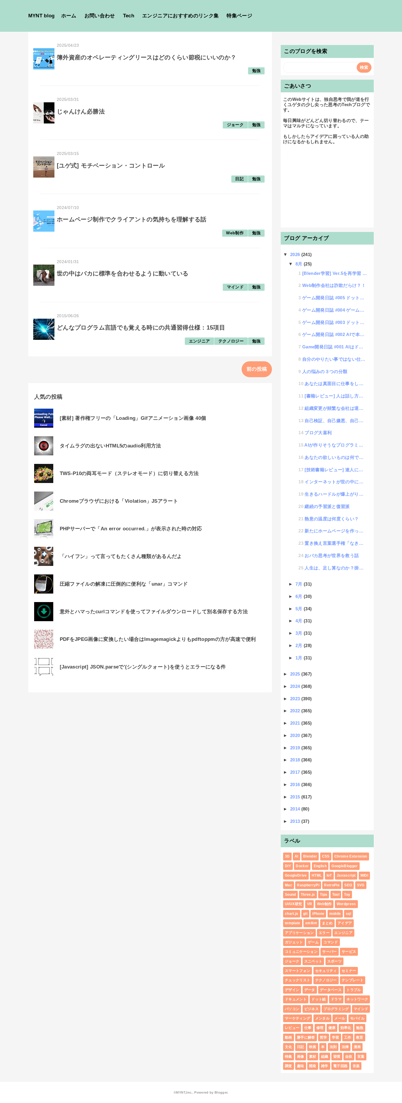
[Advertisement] (327, 188)
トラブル (353, 990)
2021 (295, 723)
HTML (317, 875)
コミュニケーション (301, 952)
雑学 (324, 1066)
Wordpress (346, 904)
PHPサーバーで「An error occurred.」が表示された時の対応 (131, 529)
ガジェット (294, 942)
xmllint (311, 923)
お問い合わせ (99, 16)
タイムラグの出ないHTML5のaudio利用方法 (110, 446)
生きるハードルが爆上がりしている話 (336, 494)
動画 (288, 1037)
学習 (335, 1037)
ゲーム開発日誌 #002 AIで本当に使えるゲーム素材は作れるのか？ (334, 334)
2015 (295, 796)
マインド (235, 287)
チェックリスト (297, 980)
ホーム (69, 16)
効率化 (345, 1028)
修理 (320, 1028)
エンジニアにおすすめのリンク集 (180, 16)
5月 (299, 608)
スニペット (313, 961)
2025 (295, 673)
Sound (290, 895)
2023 (295, 698)
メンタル (322, 1018)
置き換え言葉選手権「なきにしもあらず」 (336, 543)
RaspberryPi (308, 885)
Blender (310, 856)
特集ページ (239, 16)
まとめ (327, 923)
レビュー (292, 1028)
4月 (299, 620)
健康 (332, 1028)
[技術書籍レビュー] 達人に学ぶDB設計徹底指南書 (336, 469)
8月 (299, 263)
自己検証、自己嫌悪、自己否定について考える (336, 420)
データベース (331, 990)
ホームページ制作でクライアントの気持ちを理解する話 (132, 219)
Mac (288, 885)
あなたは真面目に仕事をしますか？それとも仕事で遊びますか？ (336, 383)
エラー (324, 933)
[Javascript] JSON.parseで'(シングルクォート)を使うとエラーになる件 (143, 667)
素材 (312, 1056)
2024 (295, 686)
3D (287, 856)
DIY (288, 866)
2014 (295, 808)
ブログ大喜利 (318, 432)
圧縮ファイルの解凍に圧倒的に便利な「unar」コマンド (124, 584)
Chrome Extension (350, 856)
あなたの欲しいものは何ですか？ (336, 457)
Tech (128, 16)
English (320, 866)
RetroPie (332, 885)
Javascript (346, 875)
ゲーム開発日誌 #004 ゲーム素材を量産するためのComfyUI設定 (334, 309)
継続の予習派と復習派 (327, 506)
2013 (295, 821)
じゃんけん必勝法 (81, 111)
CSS (326, 856)
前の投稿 (257, 369)
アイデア (345, 923)
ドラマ (336, 999)
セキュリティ (326, 971)
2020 (295, 735)
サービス (349, 952)
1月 (299, 657)
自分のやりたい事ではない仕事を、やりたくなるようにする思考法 (334, 359)
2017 (295, 772)
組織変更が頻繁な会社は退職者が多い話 (336, 408)
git (305, 914)
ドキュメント (296, 999)
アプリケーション (299, 933)
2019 (295, 747)
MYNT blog (41, 16)
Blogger (221, 1092)
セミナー (349, 971)
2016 (295, 784)
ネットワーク (357, 999)
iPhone (318, 914)
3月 (299, 633)
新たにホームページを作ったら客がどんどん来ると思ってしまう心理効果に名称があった (336, 530)
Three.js (308, 895)
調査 (288, 1066)
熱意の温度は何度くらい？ (332, 518)
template (292, 923)
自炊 (349, 1056)
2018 (295, 759)
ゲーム (313, 942)
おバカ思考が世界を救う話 (332, 555)
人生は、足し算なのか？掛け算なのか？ (336, 567)
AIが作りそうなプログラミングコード (335, 444)
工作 (347, 1037)
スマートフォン (297, 971)
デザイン (292, 990)
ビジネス (311, 1009)
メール (339, 1018)
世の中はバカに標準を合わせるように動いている (122, 273)
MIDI (364, 875)
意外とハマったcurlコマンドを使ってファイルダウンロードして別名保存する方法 (154, 611)
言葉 (361, 1056)
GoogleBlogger (344, 866)
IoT (329, 875)
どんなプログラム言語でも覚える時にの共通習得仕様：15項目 (141, 327)
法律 (345, 1047)
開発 (312, 1066)
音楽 (356, 1066)
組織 (324, 1056)
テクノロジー (231, 341)
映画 (312, 1047)
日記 (239, 179)
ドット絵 (318, 999)
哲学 (323, 1037)
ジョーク (235, 125)
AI (296, 856)
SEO (348, 885)
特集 (288, 1056)
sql (348, 914)
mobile (335, 914)
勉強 (256, 70)
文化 (288, 1047)
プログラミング (336, 1009)
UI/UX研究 (293, 904)
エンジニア (199, 341)
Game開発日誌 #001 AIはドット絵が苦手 (334, 346)
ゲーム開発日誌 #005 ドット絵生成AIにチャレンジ (334, 297)
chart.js (291, 914)
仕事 (308, 1028)
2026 (295, 254)
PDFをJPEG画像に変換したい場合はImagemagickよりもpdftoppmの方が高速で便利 (158, 639)
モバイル (357, 1018)
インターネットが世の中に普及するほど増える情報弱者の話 (336, 481)
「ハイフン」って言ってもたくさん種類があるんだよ (121, 556)
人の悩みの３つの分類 (324, 371)
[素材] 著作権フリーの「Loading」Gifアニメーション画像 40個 (133, 418)
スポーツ (334, 961)
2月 (299, 645)
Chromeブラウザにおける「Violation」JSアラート (119, 501)
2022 (295, 710)
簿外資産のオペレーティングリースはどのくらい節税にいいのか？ (146, 57)
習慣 (336, 1056)
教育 (359, 1037)
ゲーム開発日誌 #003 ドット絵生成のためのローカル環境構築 (334, 322)
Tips (323, 895)
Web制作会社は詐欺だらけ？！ (334, 285)
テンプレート (352, 980)
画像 (300, 1056)
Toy (347, 895)
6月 (299, 596)
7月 (299, 583)
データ (309, 990)
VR (309, 904)
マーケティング (297, 1018)
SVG (361, 885)
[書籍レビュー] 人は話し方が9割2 (336, 395)
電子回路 (340, 1066)
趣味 (300, 1066)
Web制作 (235, 233)
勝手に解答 (306, 1037)
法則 (333, 1047)
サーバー (329, 952)
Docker (302, 866)
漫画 (357, 1047)
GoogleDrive (296, 875)
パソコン (292, 1009)
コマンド (330, 942)
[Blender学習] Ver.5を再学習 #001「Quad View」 (334, 273)
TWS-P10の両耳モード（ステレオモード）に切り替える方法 (129, 473)
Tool (335, 895)
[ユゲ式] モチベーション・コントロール (111, 165)
